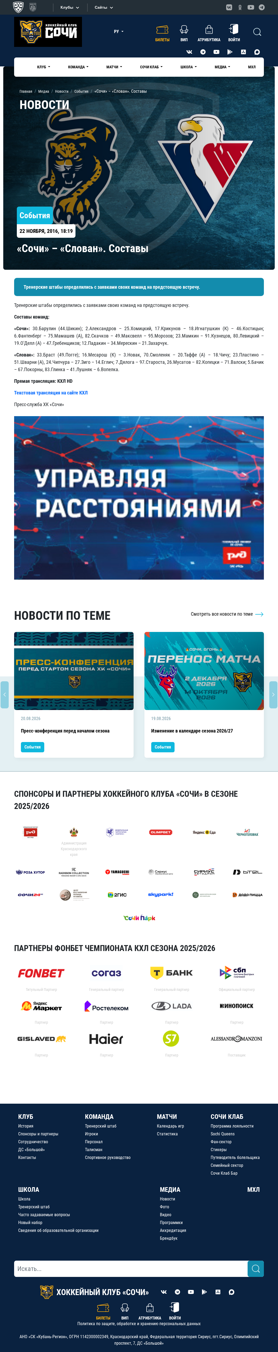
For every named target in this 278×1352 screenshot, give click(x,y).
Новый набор (30, 1222)
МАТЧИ (167, 1116)
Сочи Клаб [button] (150, 67)
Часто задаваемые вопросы (44, 1214)
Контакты (27, 1157)
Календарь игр (170, 1126)
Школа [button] (187, 67)
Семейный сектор (227, 1165)
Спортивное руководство (108, 1157)
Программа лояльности (232, 1126)
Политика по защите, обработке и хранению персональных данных (139, 1323)
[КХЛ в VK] (229, 7)
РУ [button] (117, 31)
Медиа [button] (221, 67)
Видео (165, 1214)
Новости (167, 1199)
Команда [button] (77, 67)
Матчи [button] (112, 67)
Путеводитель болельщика (235, 1157)
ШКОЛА (28, 1189)
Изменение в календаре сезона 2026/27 (192, 731)
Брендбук (169, 1238)
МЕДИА (170, 1189)
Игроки (91, 1133)
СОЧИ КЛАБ (227, 1116)
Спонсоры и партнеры (38, 1133)
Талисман (93, 1149)
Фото (164, 1206)
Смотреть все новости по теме (222, 614)
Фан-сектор (221, 1141)
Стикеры (219, 1149)
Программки (171, 1222)
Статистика (167, 1133)
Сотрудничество (33, 1141)
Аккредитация (173, 1230)
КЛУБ (25, 1116)
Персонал (94, 1141)
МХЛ (252, 67)
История (25, 1126)
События (32, 747)
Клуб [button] (42, 67)
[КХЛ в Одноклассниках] (240, 7)
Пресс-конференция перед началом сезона (65, 731)
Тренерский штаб (100, 1126)
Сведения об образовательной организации (58, 1230)
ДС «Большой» (31, 1149)
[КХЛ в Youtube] (250, 7)
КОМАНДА (99, 1116)
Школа (24, 1199)
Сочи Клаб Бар (224, 1173)
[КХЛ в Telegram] (261, 7)
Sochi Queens (223, 1133)
